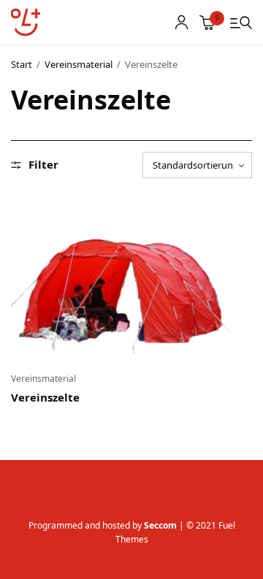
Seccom (160, 525)
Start (21, 64)
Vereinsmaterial (79, 64)
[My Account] (181, 22)
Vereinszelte (45, 397)
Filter (43, 164)
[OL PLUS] (25, 22)
